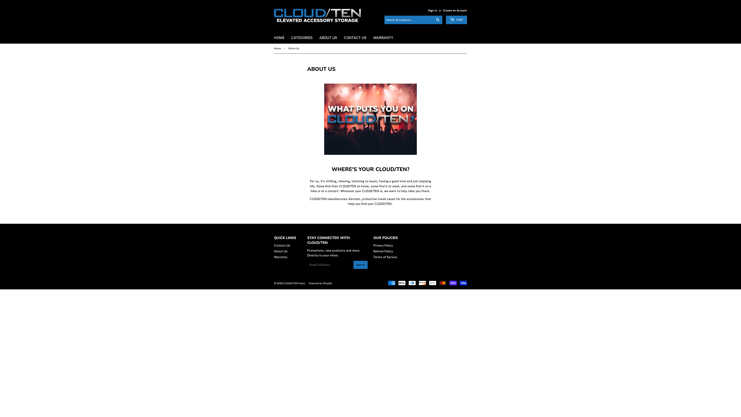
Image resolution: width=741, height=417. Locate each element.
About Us (328, 37)
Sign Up (360, 265)
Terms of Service (385, 257)
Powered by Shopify (320, 283)
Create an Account (455, 10)
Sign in (432, 10)
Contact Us (355, 37)
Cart (459, 20)
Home (279, 37)
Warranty (383, 37)
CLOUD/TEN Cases (294, 283)
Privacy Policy (383, 245)
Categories (302, 37)
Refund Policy (383, 251)
